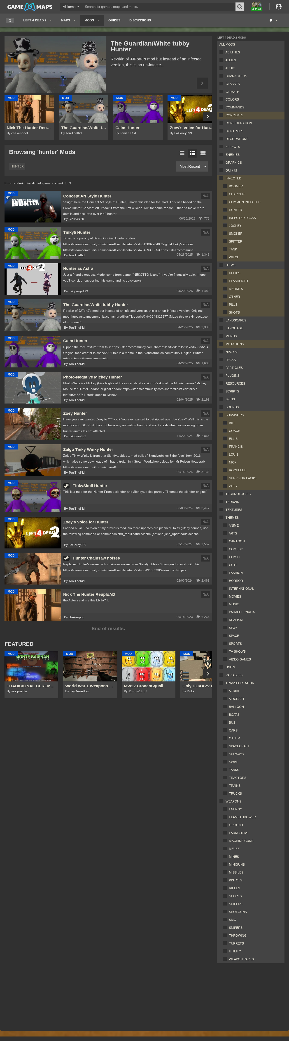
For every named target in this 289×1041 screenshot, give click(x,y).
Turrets (236, 943)
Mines (234, 856)
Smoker (235, 233)
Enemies (233, 154)
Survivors (235, 415)
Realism (236, 620)
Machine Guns (241, 841)
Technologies (238, 494)
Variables (234, 675)
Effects (233, 147)
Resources (235, 383)
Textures (234, 509)
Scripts (232, 391)
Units (230, 667)
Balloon (236, 707)
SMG (232, 920)
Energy (235, 809)
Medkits (236, 289)
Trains (234, 785)
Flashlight (239, 281)
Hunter (235, 210)
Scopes (235, 896)
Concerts (234, 115)
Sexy (233, 628)
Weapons (233, 801)
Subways (236, 754)
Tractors (237, 778)
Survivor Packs (242, 478)
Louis (233, 454)
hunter (17, 166)
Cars (233, 730)
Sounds (232, 407)
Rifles (234, 888)
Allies (230, 60)
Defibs (234, 273)
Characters (236, 76)
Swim (233, 762)
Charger (237, 194)
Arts (233, 533)
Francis (236, 446)
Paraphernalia (242, 612)
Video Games (240, 659)
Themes (232, 517)
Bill (232, 423)
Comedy (236, 549)
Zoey (233, 486)
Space (234, 635)
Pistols (235, 880)
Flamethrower (242, 817)
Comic (234, 557)
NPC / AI (232, 352)
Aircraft (237, 699)
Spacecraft (239, 746)
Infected (233, 178)
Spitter (235, 241)
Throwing (238, 935)
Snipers (235, 927)
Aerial (234, 691)
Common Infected (245, 202)
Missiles (236, 872)
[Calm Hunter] (55, 64)
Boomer (236, 186)
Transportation (240, 683)
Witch (234, 257)
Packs (231, 360)
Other (234, 296)
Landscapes (236, 320)
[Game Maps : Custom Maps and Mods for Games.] (30, 6)
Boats (234, 714)
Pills (233, 304)
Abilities (232, 52)
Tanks (234, 770)
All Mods (227, 44)
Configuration (239, 123)
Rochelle (237, 470)
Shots (234, 312)
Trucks (235, 793)
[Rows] (192, 153)
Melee (234, 849)
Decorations (237, 139)
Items (230, 265)
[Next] (202, 83)
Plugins (232, 375)
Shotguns (238, 912)
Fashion (236, 573)
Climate (232, 92)
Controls (234, 131)
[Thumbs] (202, 153)
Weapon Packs (241, 959)
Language (234, 328)
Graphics (234, 162)
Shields (235, 904)
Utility (235, 951)
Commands (235, 107)
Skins (230, 399)
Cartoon (237, 541)
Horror (236, 580)
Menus (231, 336)
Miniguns (237, 864)
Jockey (235, 225)
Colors (232, 99)
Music (234, 604)
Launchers (238, 833)
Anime (234, 525)
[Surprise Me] (273, 20)
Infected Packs (242, 218)
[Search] (240, 6)
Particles (234, 367)
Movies (235, 596)
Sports (235, 643)
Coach (234, 431)
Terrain (232, 502)
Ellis (233, 438)
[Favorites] (10, 20)
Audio (230, 68)
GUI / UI (231, 170)
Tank (233, 249)
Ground (236, 825)
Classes (233, 84)
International (241, 588)
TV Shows (237, 651)
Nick (232, 462)
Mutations (235, 344)
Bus (232, 722)
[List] (182, 153)
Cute (233, 565)
